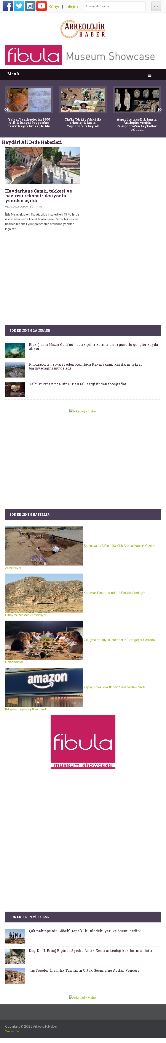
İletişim (71, 6)
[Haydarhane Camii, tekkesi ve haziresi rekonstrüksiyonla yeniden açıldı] (42, 165)
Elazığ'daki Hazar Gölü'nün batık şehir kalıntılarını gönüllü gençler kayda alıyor (93, 346)
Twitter (19, 6)
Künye (54, 6)
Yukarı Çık (12, 1031)
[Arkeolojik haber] (83, 28)
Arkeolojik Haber (45, 1026)
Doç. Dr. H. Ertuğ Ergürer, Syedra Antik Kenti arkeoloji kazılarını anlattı (90, 950)
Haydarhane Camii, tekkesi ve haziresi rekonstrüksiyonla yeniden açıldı (38, 195)
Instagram (30, 6)
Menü (13, 73)
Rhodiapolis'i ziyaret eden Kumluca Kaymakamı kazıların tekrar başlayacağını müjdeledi (85, 366)
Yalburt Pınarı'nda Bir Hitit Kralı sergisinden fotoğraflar (77, 384)
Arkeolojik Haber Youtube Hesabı (41, 6)
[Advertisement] (83, 272)
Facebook (8, 6)
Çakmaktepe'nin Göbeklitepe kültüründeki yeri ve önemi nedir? (84, 931)
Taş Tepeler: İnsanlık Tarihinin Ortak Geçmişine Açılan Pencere (84, 970)
